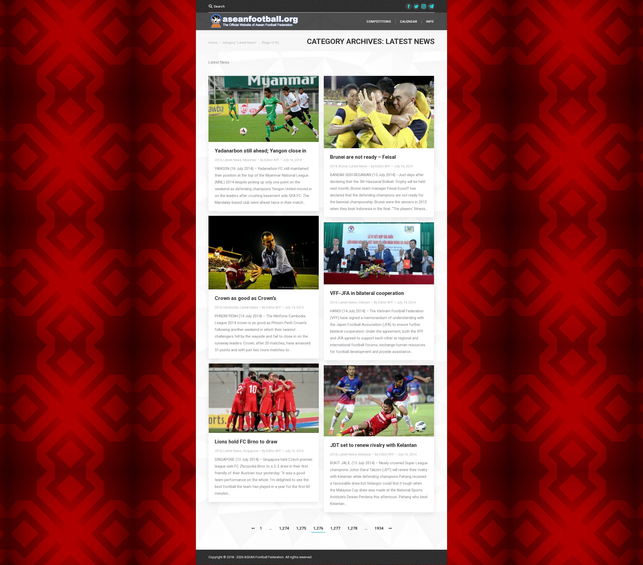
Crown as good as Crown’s (245, 298)
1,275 (301, 528)
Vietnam (364, 302)
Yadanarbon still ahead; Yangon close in (260, 151)
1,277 (335, 528)
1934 (379, 528)
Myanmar (249, 160)
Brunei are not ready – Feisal (363, 157)
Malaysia (364, 454)
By (269, 160)
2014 (218, 160)
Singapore (250, 451)
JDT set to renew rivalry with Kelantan (373, 445)
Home (212, 42)
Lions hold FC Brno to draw (246, 442)
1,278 (352, 528)
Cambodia (230, 307)
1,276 (318, 528)
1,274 (284, 528)
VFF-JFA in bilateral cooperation (367, 293)
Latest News (232, 160)
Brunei (343, 166)
